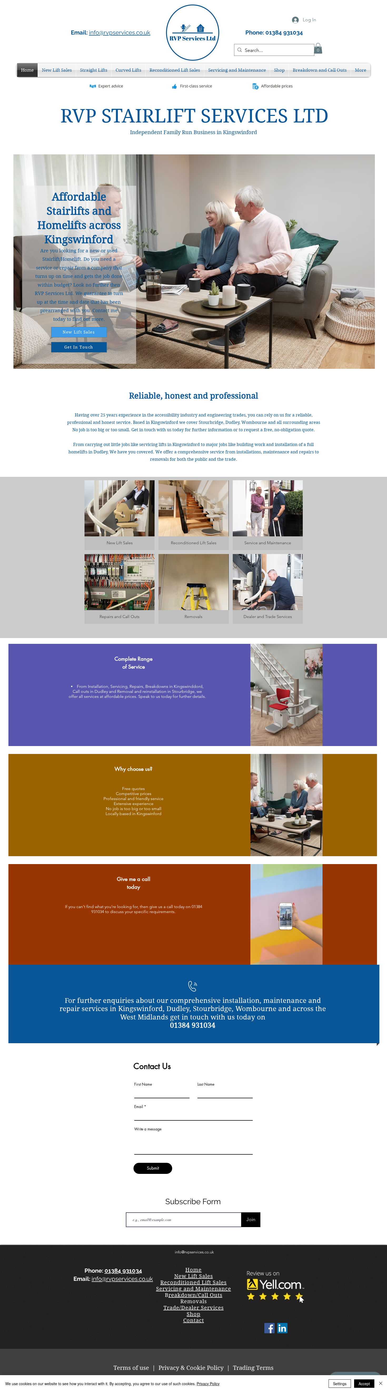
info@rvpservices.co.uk (119, 32)
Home (193, 1270)
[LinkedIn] (282, 1328)
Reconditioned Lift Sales (193, 1283)
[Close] (381, 1383)
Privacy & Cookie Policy (191, 1367)
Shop (193, 1314)
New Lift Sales (193, 1276)
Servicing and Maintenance (193, 1289)
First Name (143, 1084)
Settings (339, 1383)
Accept (364, 1383)
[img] (193, 515)
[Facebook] (269, 1328)
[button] (318, 48)
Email (138, 1107)
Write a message (147, 1129)
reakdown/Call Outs (195, 1295)
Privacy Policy (208, 1383)
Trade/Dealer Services (193, 1308)
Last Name (205, 1084)
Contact (193, 1320)
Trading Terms (252, 1367)
